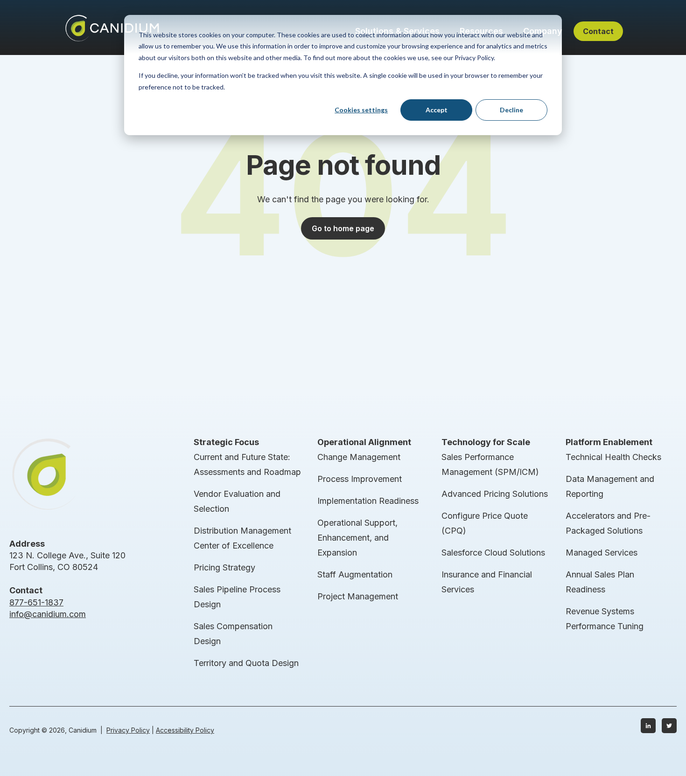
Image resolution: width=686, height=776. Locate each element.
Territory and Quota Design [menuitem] (246, 663)
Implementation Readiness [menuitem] (368, 501)
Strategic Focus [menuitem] (226, 442)
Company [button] (542, 31)
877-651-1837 (36, 602)
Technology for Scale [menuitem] (485, 442)
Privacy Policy (128, 730)
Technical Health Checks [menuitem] (613, 457)
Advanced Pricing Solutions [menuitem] (494, 494)
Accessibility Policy (185, 730)
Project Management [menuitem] (357, 596)
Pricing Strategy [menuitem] (224, 567)
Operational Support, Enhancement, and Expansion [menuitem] (357, 537)
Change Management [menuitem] (358, 457)
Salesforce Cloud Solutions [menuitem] (493, 552)
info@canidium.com (47, 614)
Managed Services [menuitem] (601, 552)
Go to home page (343, 228)
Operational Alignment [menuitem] (364, 442)
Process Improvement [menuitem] (359, 479)
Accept (437, 110)
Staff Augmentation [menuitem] (354, 574)
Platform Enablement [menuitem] (609, 442)
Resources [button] (481, 31)
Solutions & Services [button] (397, 31)
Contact (598, 31)
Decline (511, 110)
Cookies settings (361, 110)
